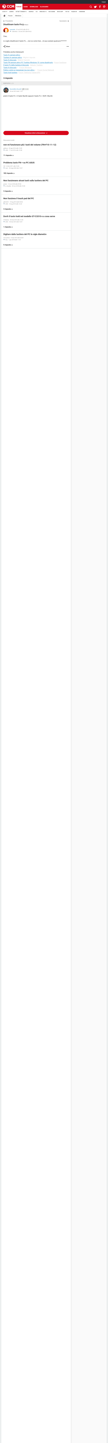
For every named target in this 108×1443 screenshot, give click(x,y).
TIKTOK (67, 11)
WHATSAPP (60, 11)
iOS (36, 11)
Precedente (9, 21)
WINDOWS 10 (43, 11)
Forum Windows (26, 68)
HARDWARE (82, 11)
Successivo (63, 21)
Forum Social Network (46, 70)
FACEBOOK (74, 11)
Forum (18, 7)
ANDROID (31, 11)
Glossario (44, 7)
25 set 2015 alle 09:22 (24, 31)
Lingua (104, 2)
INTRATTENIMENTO (21, 11)
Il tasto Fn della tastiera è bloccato (16, 65)
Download (34, 7)
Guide (26, 7)
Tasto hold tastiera (10, 73)
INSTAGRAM (52, 11)
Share (8, 46)
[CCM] (8, 7)
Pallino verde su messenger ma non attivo (18, 70)
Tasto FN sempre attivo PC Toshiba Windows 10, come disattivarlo (28, 63)
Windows (18, 16)
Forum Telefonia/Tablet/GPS (29, 73)
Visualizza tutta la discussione (35, 133)
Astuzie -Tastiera (36, 65)
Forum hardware (60, 63)
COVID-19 (4, 11)
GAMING (11, 11)
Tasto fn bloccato (9, 68)
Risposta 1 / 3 (8, 83)
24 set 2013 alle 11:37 (16, 91)
